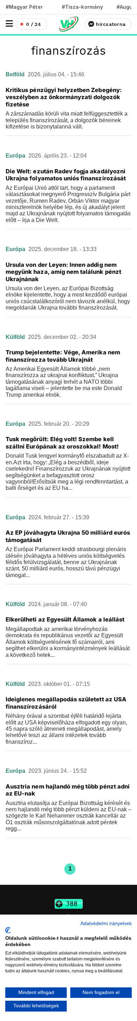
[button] (9, 23)
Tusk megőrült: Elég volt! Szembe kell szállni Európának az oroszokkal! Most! (62, 443)
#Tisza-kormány (82, 7)
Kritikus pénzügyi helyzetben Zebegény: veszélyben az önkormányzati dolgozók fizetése (64, 97)
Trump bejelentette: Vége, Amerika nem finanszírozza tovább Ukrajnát (63, 356)
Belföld (16, 74)
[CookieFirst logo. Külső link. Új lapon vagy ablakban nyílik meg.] (8, 930)
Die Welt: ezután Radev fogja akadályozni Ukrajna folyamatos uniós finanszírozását (66, 175)
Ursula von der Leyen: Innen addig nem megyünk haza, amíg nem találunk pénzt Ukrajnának (63, 272)
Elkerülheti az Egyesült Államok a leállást (65, 619)
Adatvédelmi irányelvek (106, 923)
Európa (16, 156)
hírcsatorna (110, 24)
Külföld (16, 337)
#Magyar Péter (24, 7)
